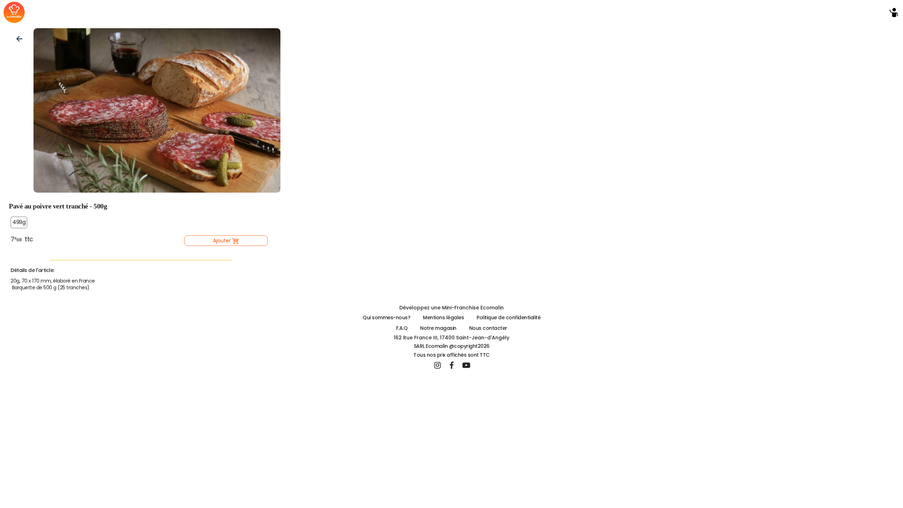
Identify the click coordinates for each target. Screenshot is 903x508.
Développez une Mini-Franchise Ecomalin (451, 307)
